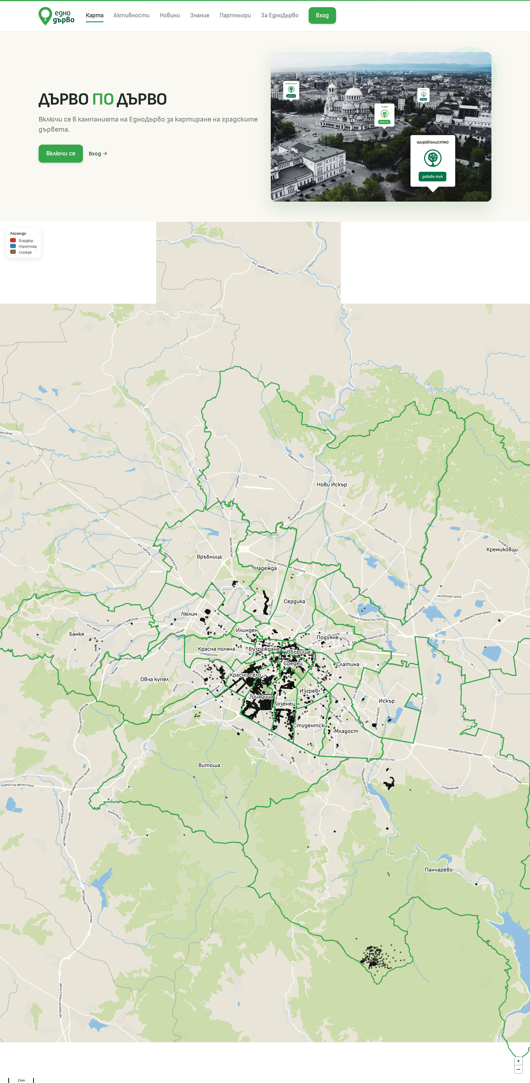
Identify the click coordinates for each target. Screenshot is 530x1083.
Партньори (235, 15)
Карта (94, 15)
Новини (170, 15)
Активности (132, 15)
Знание (199, 15)
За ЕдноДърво (280, 15)
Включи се (60, 153)
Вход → (98, 154)
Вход (322, 15)
